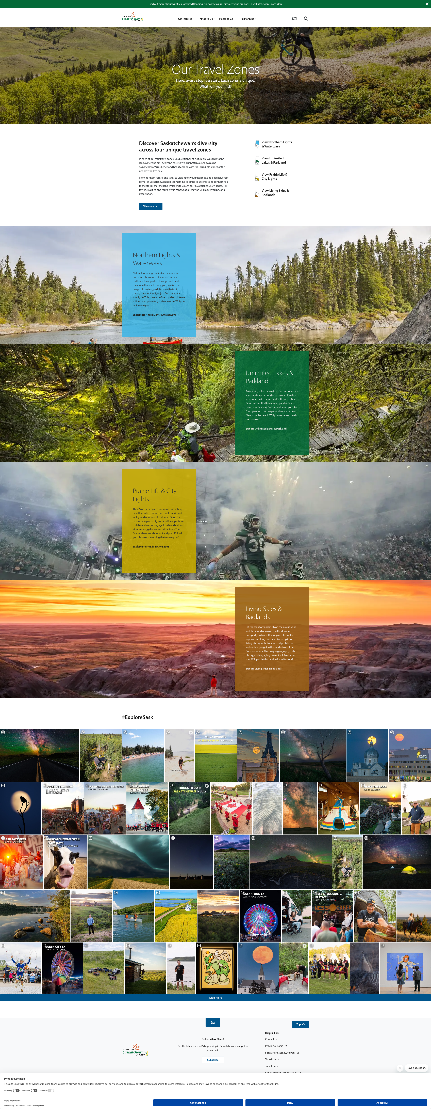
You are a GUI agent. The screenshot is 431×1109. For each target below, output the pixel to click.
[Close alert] (427, 4)
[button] (300, 1024)
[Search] (306, 19)
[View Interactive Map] (294, 19)
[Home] (132, 17)
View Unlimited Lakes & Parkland (274, 160)
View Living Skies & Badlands (275, 193)
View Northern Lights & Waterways (277, 144)
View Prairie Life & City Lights (274, 176)
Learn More (276, 4)
